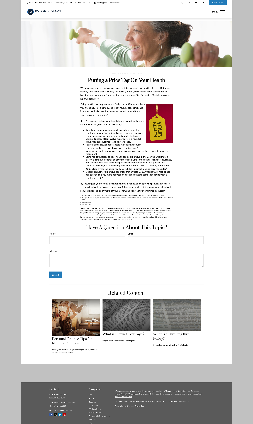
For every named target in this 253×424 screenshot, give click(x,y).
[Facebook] (203, 2)
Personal (92, 419)
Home (91, 395)
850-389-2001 (84, 3)
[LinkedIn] (189, 2)
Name (52, 233)
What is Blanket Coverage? (123, 334)
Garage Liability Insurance (99, 416)
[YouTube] (196, 2)
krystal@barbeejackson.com (108, 3)
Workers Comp (95, 409)
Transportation (95, 412)
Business (92, 402)
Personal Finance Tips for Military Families (72, 341)
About (91, 398)
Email (130, 233)
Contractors (94, 405)
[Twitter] (181, 2)
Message (54, 251)
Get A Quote (217, 3)
